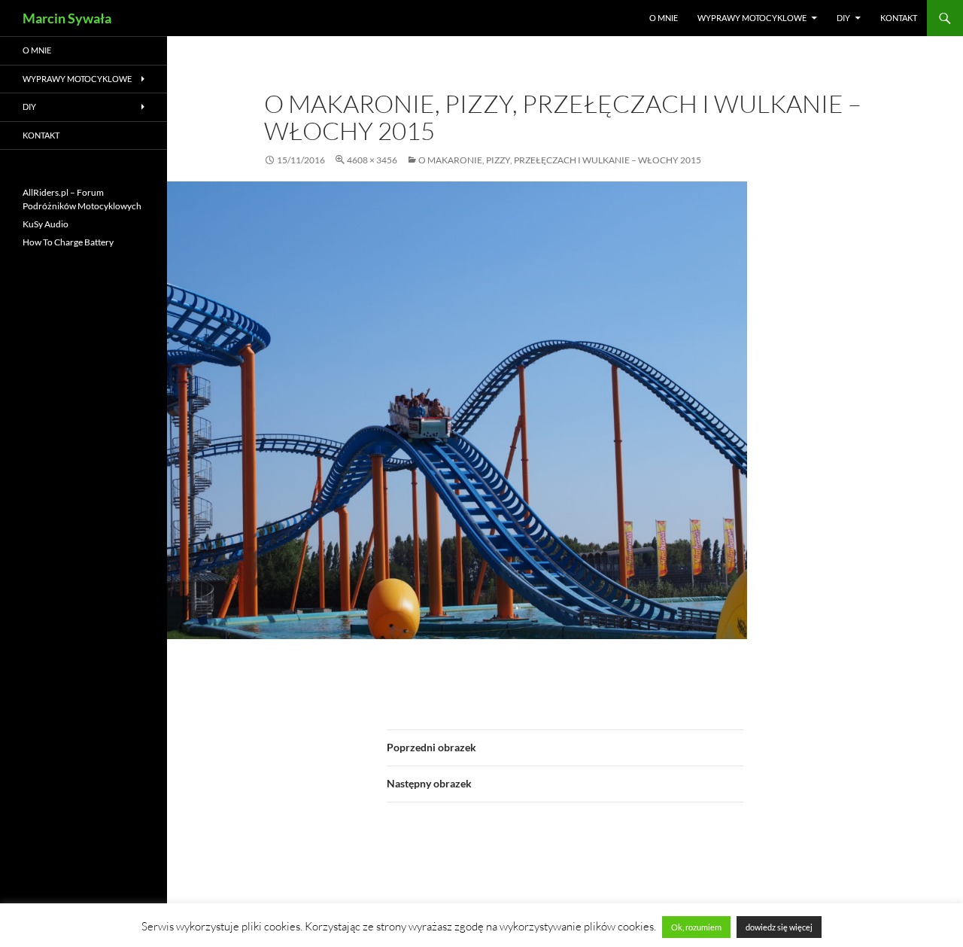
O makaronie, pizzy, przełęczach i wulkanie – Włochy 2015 (559, 160)
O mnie (663, 18)
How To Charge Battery (68, 242)
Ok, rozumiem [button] (696, 927)
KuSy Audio (45, 224)
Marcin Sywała (67, 18)
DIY (843, 18)
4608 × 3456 (372, 160)
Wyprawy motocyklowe (752, 18)
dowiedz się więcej (779, 927)
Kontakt (898, 18)
